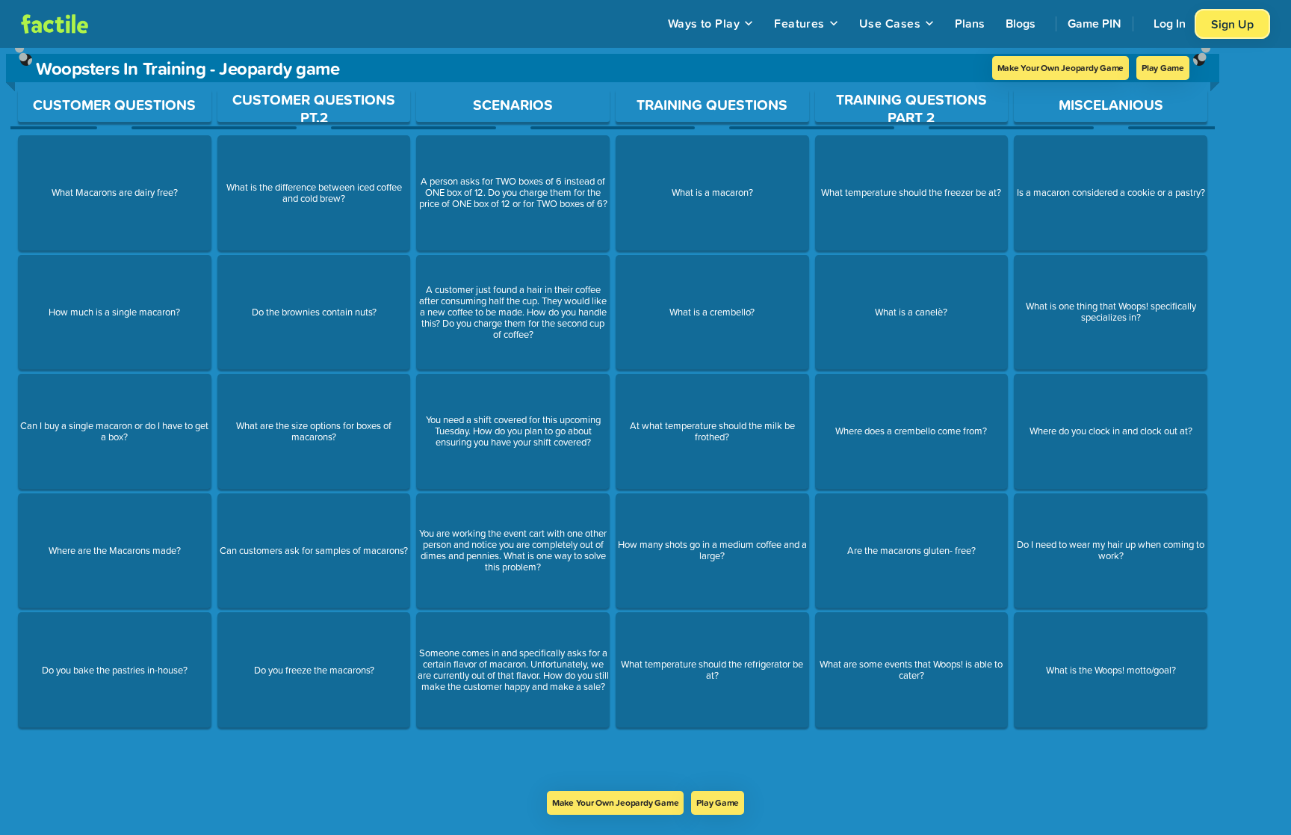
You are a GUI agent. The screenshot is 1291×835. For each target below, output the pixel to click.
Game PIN (1094, 23)
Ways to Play (704, 23)
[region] (612, 419)
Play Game (1163, 67)
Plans (970, 23)
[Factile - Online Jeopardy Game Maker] (54, 24)
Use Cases (889, 23)
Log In (1170, 23)
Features (799, 23)
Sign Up (1232, 24)
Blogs (1020, 23)
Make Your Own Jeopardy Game (1060, 67)
